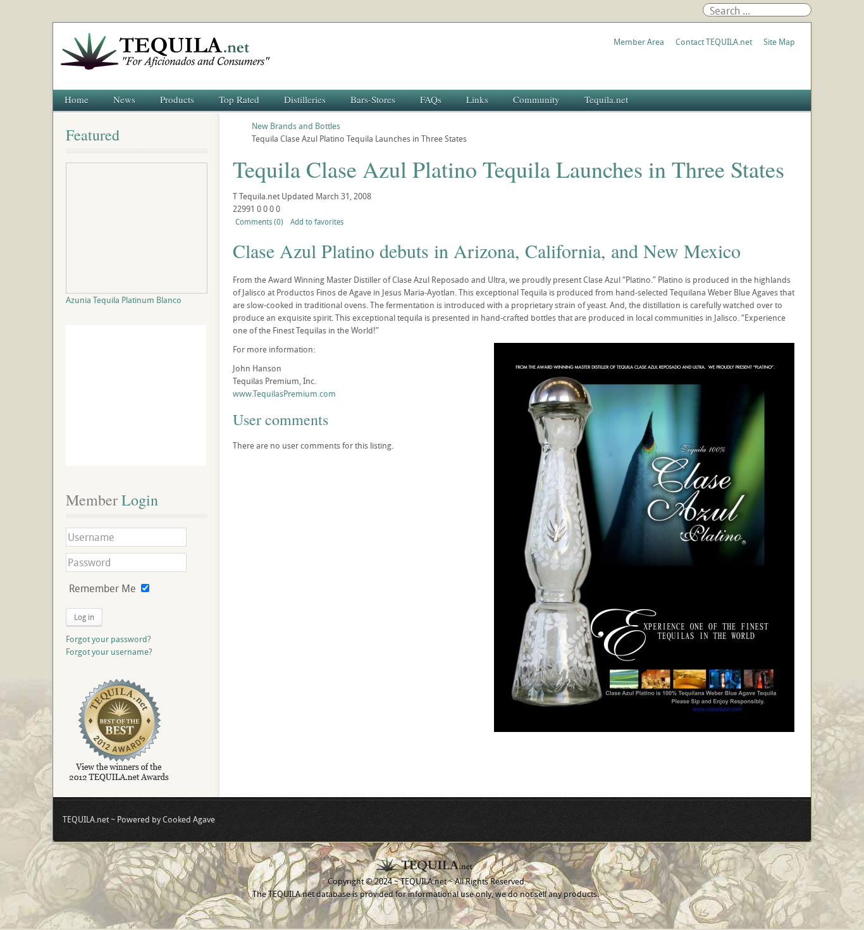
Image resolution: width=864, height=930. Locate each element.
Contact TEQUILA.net (714, 41)
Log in (84, 617)
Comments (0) (259, 221)
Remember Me (102, 588)
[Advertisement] (136, 395)
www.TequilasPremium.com (284, 393)
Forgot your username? (109, 651)
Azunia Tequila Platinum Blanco (124, 300)
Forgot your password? (108, 639)
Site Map (779, 41)
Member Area (639, 41)
